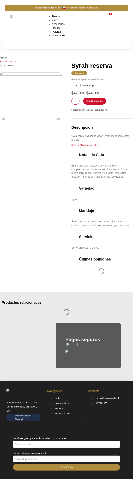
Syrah (13, 61)
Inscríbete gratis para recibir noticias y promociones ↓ (40, 438)
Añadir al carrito (94, 101)
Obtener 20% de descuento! (84, 145)
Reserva (4, 61)
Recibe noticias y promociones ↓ (29, 453)
